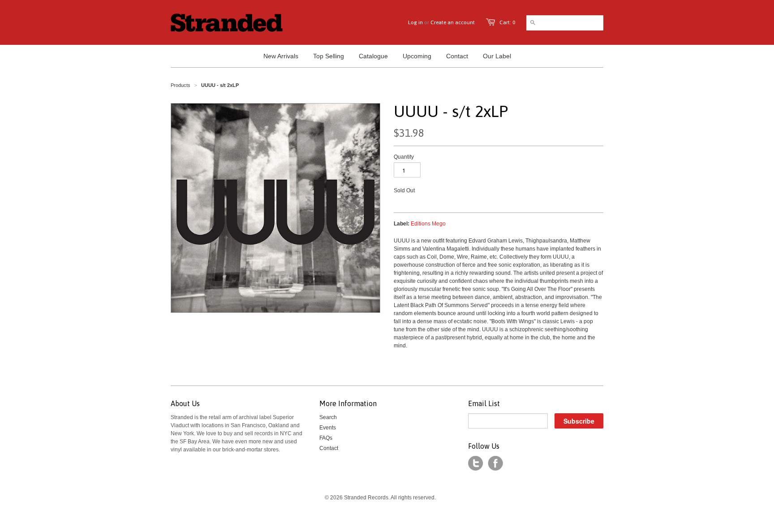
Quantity (404, 157)
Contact (328, 448)
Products (180, 85)
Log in (415, 22)
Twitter (475, 463)
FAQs (325, 438)
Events (327, 427)
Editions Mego (428, 224)
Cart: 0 (507, 22)
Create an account (452, 22)
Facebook (495, 463)
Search (328, 417)
